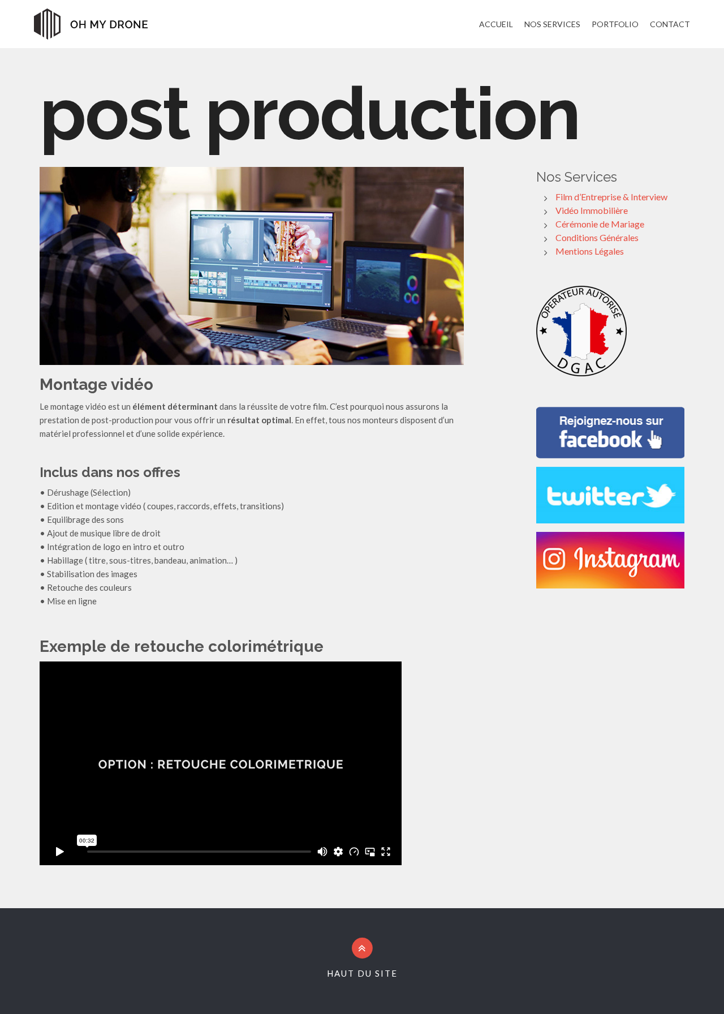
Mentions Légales (589, 251)
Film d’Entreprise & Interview (611, 196)
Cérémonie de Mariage (599, 223)
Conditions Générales (597, 237)
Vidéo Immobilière (591, 210)
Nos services (552, 24)
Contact (670, 24)
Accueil (496, 24)
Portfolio (615, 24)
